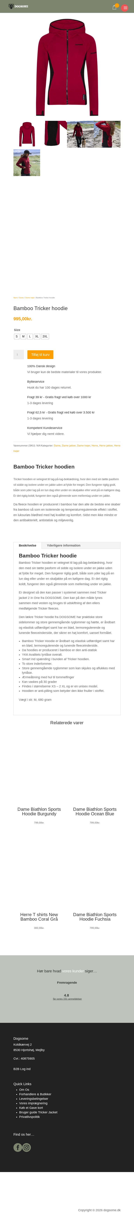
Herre (95, 445)
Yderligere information (63, 545)
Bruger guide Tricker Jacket (38, 1112)
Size (17, 330)
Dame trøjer (30, 298)
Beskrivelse (27, 545)
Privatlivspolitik (29, 1117)
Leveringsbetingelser (33, 1098)
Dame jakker (69, 445)
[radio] (16, 336)
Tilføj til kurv (40, 355)
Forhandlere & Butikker (35, 1094)
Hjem (15, 298)
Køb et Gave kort (31, 1108)
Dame (21, 298)
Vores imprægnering (33, 1103)
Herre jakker (106, 445)
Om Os (24, 1089)
